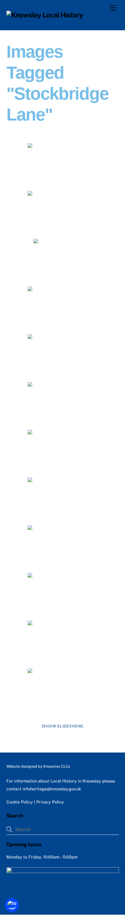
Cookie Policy (19, 801)
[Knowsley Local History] (44, 15)
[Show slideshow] (62, 726)
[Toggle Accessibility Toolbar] (11, 905)
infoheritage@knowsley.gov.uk (52, 788)
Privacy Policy (50, 801)
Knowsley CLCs (56, 766)
